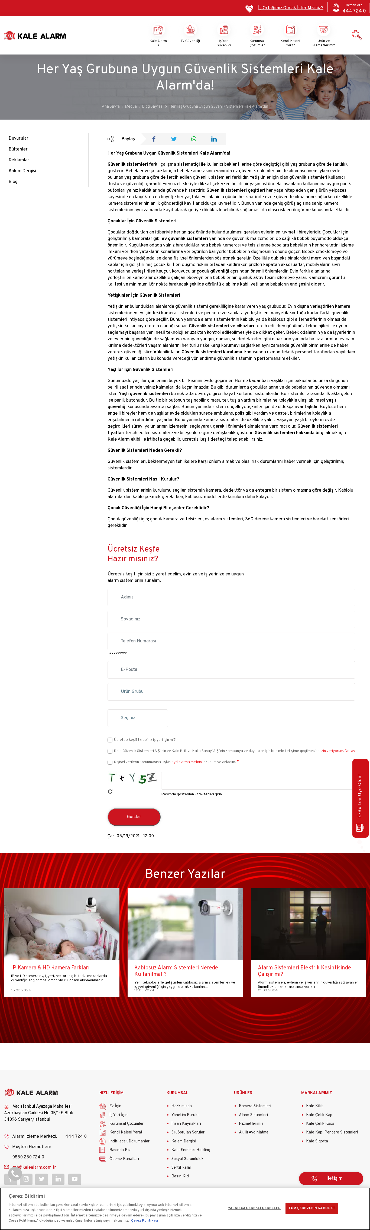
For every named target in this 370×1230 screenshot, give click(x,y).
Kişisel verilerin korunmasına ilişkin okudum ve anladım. (175, 762)
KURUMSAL (178, 1093)
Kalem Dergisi (22, 171)
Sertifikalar (181, 1167)
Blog (13, 182)
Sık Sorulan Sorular (188, 1132)
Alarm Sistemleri (253, 1115)
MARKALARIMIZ (316, 1093)
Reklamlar (19, 160)
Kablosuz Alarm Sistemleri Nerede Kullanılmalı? (53, 971)
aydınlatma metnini (187, 762)
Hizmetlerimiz (251, 1123)
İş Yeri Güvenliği (223, 43)
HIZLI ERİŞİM (111, 1093)
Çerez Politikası (144, 1221)
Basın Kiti (180, 1176)
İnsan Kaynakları (186, 1123)
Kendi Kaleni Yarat (290, 43)
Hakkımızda (181, 1106)
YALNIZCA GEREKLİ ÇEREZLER (254, 1208)
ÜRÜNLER (243, 1093)
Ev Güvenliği (190, 41)
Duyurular (18, 138)
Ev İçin (115, 1106)
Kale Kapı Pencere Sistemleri (332, 1132)
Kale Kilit (314, 1106)
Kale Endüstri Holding (190, 1150)
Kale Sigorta (317, 1141)
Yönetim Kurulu (185, 1115)
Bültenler (18, 149)
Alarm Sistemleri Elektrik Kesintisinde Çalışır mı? (181, 971)
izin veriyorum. (332, 751)
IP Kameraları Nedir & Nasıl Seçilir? (300, 968)
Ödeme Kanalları (124, 1159)
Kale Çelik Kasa (320, 1123)
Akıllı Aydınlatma (253, 1132)
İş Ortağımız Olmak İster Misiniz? (290, 8)
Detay (349, 751)
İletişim (334, 1178)
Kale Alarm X (158, 43)
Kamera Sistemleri (255, 1106)
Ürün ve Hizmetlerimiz (324, 43)
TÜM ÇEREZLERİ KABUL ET (312, 1208)
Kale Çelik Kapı (319, 1115)
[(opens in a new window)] (156, 139)
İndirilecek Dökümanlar (129, 1141)
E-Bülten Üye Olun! (360, 796)
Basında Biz (120, 1150)
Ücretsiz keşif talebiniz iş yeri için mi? (145, 740)
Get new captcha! (110, 791)
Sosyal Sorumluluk (187, 1159)
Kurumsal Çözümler (257, 43)
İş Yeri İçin (118, 1115)
